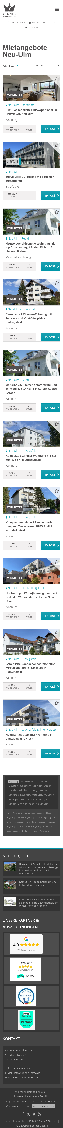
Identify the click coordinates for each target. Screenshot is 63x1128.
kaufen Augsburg (43, 817)
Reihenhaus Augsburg (34, 812)
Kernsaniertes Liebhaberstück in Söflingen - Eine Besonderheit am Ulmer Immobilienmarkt (38, 902)
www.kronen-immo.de (25, 1077)
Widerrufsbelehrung (18, 1106)
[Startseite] (9, 10)
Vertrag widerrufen (43, 1106)
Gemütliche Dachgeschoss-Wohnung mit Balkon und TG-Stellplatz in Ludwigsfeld (30, 667)
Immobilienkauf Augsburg (29, 826)
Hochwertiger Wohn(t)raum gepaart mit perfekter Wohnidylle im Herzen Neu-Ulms (31, 597)
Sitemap (50, 1101)
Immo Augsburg (14, 812)
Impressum (12, 1101)
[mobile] (57, 9)
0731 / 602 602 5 (18, 22)
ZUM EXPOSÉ (50, 129)
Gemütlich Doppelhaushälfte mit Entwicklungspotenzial (38, 883)
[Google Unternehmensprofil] (34, 1114)
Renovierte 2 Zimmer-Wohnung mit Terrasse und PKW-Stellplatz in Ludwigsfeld (29, 318)
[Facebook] (23, 1114)
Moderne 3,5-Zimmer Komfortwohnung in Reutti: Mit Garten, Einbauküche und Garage (31, 389)
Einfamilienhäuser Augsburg (35, 830)
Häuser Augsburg (25, 817)
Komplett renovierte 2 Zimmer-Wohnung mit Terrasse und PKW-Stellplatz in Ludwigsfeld (31, 526)
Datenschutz (36, 1101)
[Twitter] (28, 1114)
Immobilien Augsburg (35, 821)
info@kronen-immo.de (27, 1073)
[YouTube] (39, 1114)
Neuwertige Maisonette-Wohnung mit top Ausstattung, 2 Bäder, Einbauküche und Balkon (30, 247)
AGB (24, 1101)
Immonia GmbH (38, 1096)
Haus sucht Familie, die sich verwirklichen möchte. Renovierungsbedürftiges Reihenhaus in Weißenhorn (39, 869)
